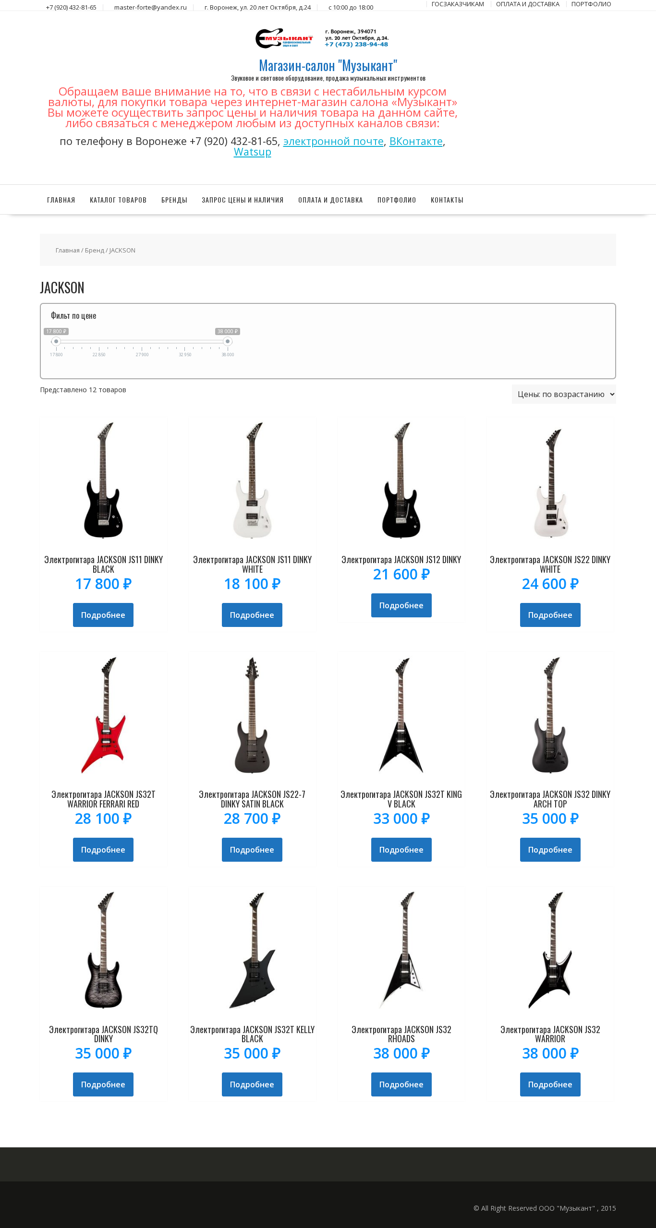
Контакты (447, 199)
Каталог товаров (118, 199)
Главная (61, 199)
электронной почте (333, 141)
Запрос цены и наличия (243, 199)
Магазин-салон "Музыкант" (328, 65)
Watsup (252, 151)
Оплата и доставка (330, 199)
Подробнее (103, 615)
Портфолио (396, 199)
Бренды (174, 199)
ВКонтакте (416, 141)
